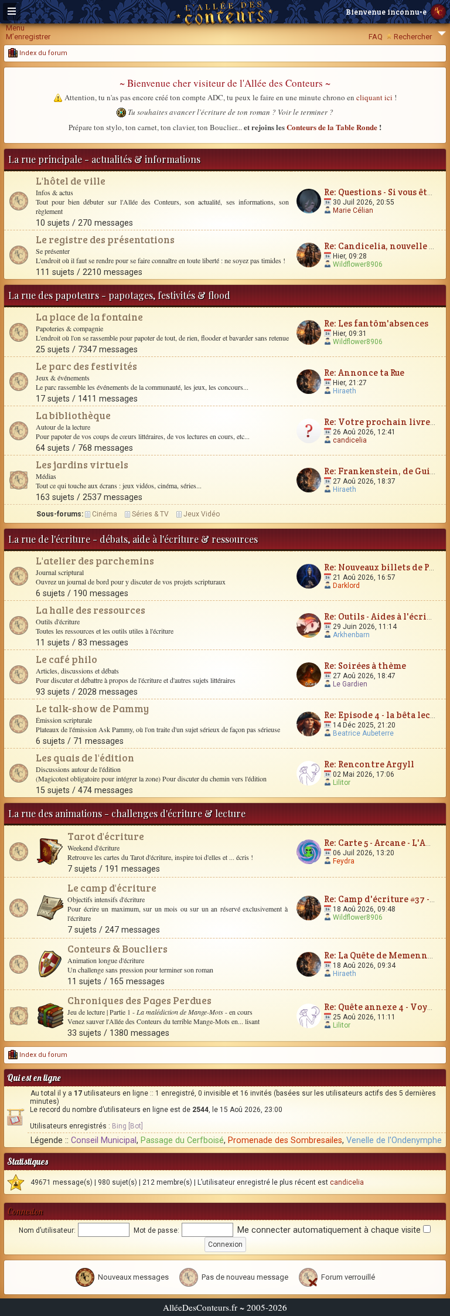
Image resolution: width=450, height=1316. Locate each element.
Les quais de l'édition (85, 757)
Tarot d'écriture (105, 836)
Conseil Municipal (104, 1140)
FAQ (376, 36)
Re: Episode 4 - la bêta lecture (386, 714)
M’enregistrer (28, 36)
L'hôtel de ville (70, 181)
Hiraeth (344, 391)
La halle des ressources (90, 610)
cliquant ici (374, 97)
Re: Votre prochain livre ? (380, 421)
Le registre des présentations (105, 239)
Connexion (25, 1211)
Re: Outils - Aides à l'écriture (384, 616)
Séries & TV (150, 514)
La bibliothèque (73, 415)
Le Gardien (350, 684)
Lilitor (341, 782)
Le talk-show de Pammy (92, 708)
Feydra (343, 861)
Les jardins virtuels (82, 464)
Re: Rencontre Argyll (369, 764)
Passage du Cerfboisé (182, 1140)
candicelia (350, 440)
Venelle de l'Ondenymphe (394, 1140)
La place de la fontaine (89, 317)
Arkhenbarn (351, 635)
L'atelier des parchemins (95, 560)
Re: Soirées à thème (365, 665)
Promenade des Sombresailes (285, 1140)
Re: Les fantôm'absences (376, 323)
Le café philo (66, 659)
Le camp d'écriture (111, 888)
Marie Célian (353, 210)
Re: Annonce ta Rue (364, 372)
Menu (15, 27)
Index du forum (42, 53)
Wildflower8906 (358, 264)
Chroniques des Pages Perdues (139, 1000)
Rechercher (413, 36)
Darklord (346, 586)
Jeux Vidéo (201, 514)
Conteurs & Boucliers (117, 948)
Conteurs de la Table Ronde (332, 126)
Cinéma (104, 514)
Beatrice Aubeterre (363, 733)
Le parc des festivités (86, 366)
